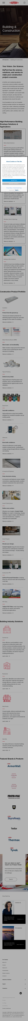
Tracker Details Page (17, 188)
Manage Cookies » (14, 183)
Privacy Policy (9, 188)
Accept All (14, 180)
